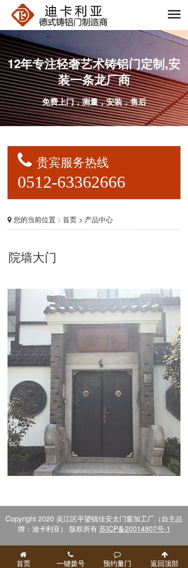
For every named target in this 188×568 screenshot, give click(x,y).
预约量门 (117, 563)
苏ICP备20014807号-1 (134, 528)
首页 (70, 219)
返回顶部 (164, 563)
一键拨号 (71, 563)
